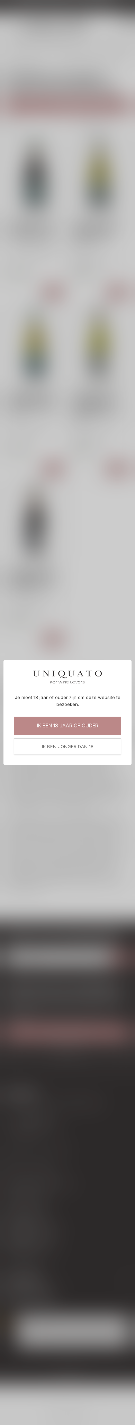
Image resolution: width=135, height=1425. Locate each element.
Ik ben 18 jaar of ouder (67, 725)
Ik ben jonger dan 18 (67, 746)
